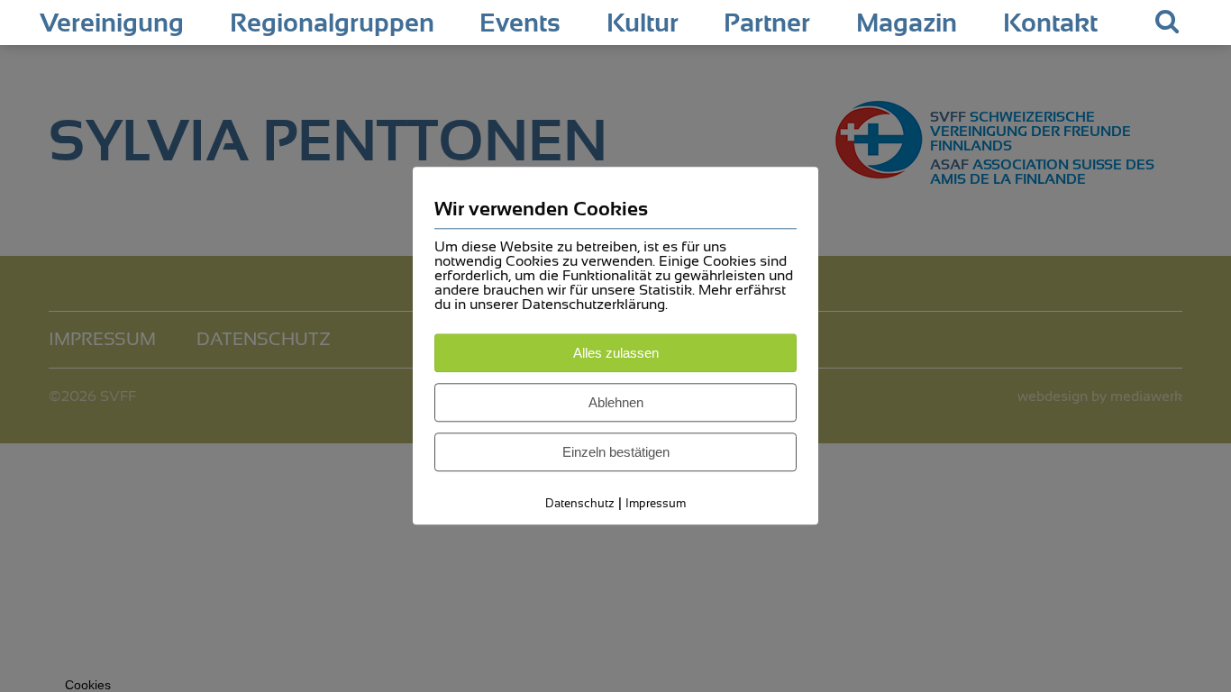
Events (520, 23)
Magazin (906, 23)
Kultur (642, 23)
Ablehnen (615, 402)
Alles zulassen (616, 352)
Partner (767, 23)
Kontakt (1050, 23)
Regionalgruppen (332, 23)
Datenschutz (580, 503)
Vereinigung (112, 23)
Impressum (655, 503)
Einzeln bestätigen (616, 452)
